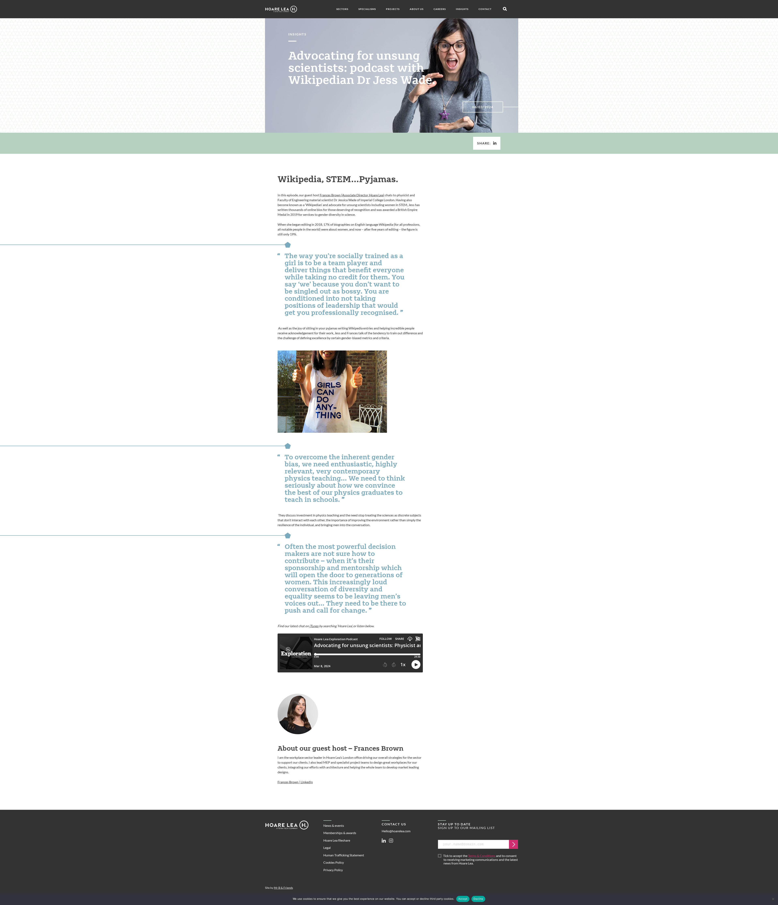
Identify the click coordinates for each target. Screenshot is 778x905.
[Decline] (773, 899)
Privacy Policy (333, 870)
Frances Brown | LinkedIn (295, 782)
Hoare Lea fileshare (336, 840)
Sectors (342, 9)
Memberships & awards (339, 833)
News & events (333, 825)
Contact (485, 9)
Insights (462, 9)
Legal (327, 847)
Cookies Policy (333, 862)
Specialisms (367, 9)
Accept (463, 898)
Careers (440, 9)
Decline (478, 898)
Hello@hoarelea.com (396, 831)
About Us (416, 9)
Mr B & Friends (283, 887)
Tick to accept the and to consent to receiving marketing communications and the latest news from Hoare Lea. (481, 859)
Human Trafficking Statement (343, 855)
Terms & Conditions (481, 856)
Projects (393, 9)
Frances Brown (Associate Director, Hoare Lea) (352, 195)
